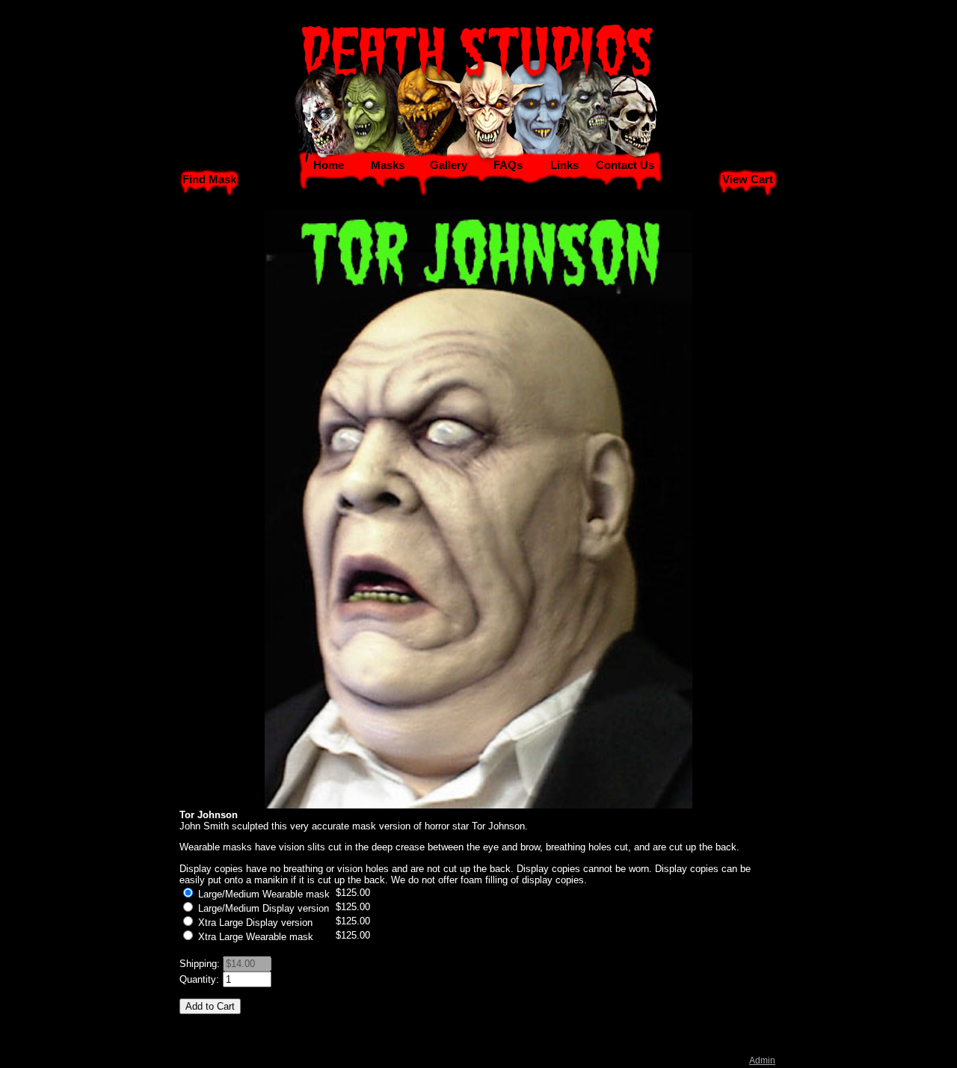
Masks (387, 165)
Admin (762, 1060)
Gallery (448, 165)
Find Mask (209, 179)
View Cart (747, 179)
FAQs (508, 165)
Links (564, 165)
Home (328, 165)
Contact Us (625, 165)
